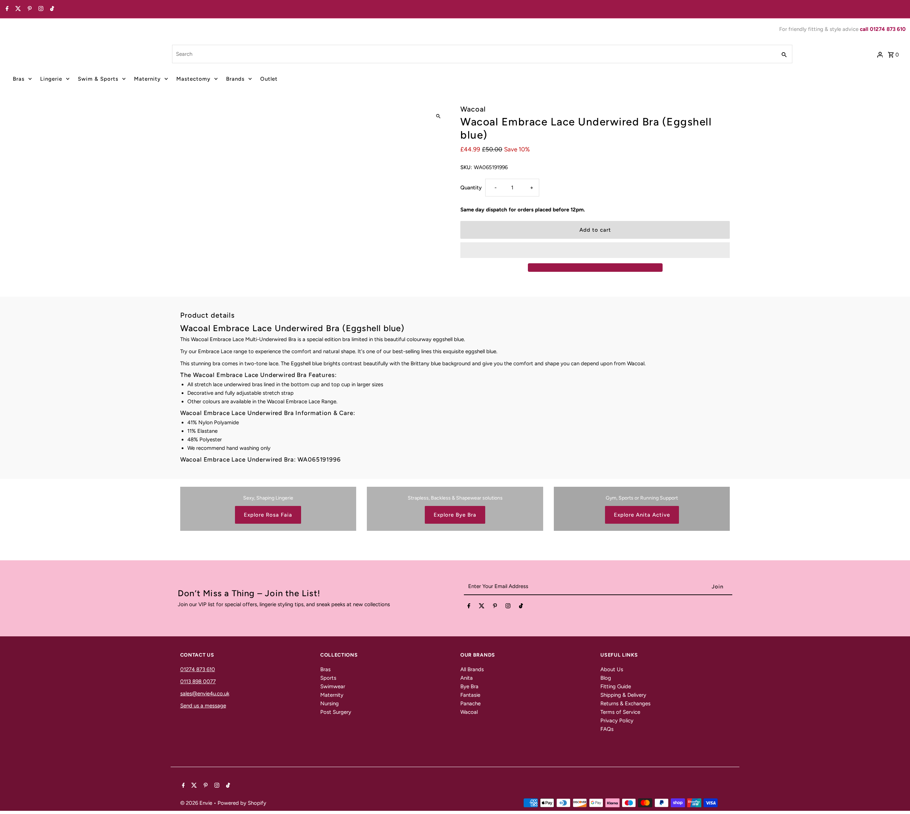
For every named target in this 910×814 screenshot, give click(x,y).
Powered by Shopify (242, 803)
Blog (605, 678)
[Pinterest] (29, 9)
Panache (470, 703)
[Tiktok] (51, 9)
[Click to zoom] (438, 116)
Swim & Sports (98, 79)
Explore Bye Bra (455, 515)
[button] (595, 250)
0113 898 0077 (198, 681)
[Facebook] (6, 9)
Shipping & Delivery (623, 695)
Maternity (147, 79)
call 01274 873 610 (883, 29)
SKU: (466, 167)
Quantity (471, 187)
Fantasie (470, 695)
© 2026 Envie (197, 803)
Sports (328, 678)
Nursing (329, 703)
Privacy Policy (616, 720)
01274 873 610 (197, 669)
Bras (19, 79)
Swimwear (332, 686)
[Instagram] (40, 9)
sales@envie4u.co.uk (204, 693)
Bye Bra (469, 686)
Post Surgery (335, 712)
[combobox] (473, 54)
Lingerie (51, 79)
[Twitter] (17, 9)
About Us (611, 669)
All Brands (472, 669)
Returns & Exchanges (625, 703)
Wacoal (469, 712)
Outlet (269, 79)
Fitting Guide (615, 686)
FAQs (607, 729)
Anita (466, 678)
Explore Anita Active (642, 515)
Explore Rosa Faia (268, 515)
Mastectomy (193, 79)
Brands (235, 79)
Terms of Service (620, 712)
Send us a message (203, 705)
